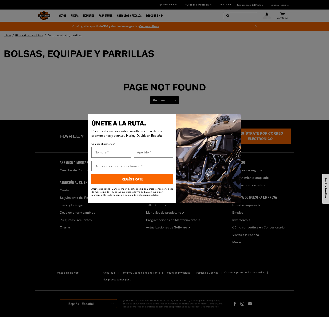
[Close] (234, 120)
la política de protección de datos (140, 194)
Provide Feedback (325, 189)
